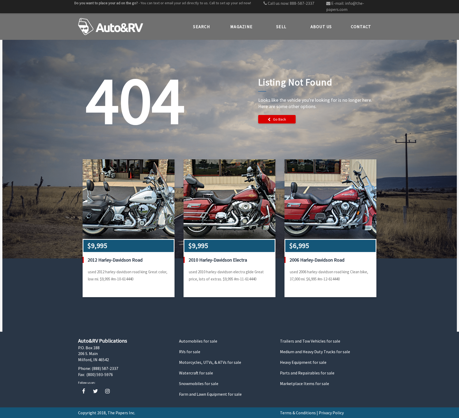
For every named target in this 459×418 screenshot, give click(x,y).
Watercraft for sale (196, 373)
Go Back (279, 119)
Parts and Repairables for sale (307, 373)
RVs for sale (189, 351)
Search (201, 26)
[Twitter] (95, 391)
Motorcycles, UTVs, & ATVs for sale (210, 362)
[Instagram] (107, 391)
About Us (321, 26)
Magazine (241, 26)
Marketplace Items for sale (304, 383)
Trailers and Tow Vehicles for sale (310, 341)
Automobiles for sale (198, 341)
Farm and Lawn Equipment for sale (210, 394)
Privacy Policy (331, 412)
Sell (281, 26)
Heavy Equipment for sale (303, 362)
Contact (361, 26)
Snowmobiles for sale (198, 383)
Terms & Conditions (298, 412)
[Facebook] (83, 391)
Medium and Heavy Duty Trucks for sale (315, 351)
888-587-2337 (302, 3)
